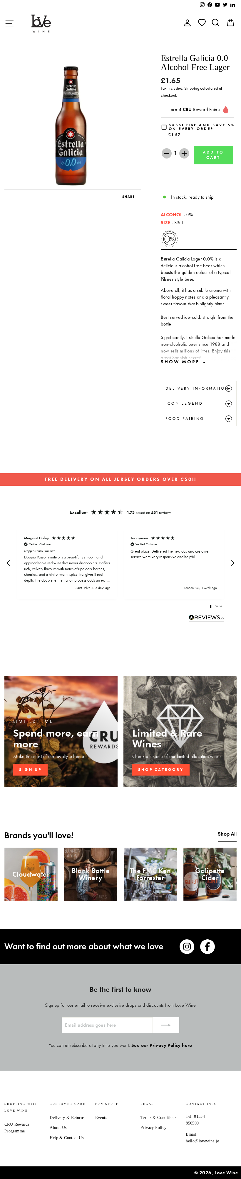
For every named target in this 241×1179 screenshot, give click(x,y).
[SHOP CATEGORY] (180, 731)
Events (101, 1117)
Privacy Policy (153, 1127)
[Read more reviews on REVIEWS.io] (206, 618)
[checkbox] (199, 130)
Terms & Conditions (158, 1117)
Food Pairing (184, 418)
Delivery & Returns (67, 1117)
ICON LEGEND (184, 403)
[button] (8, 563)
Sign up (30, 769)
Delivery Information (197, 388)
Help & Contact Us (66, 1138)
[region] (120, 563)
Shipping (191, 88)
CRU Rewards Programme (16, 1127)
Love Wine (226, 1173)
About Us (58, 1127)
